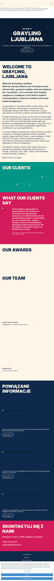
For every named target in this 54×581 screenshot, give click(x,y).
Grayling (2, 3)
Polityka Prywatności (27, 560)
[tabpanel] (27, 223)
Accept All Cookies (27, 578)
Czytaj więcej (7, 435)
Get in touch (26, 50)
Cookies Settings (27, 571)
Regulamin (26, 557)
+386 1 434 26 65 (9, 542)
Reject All (27, 574)
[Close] (51, 563)
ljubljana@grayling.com (11, 545)
